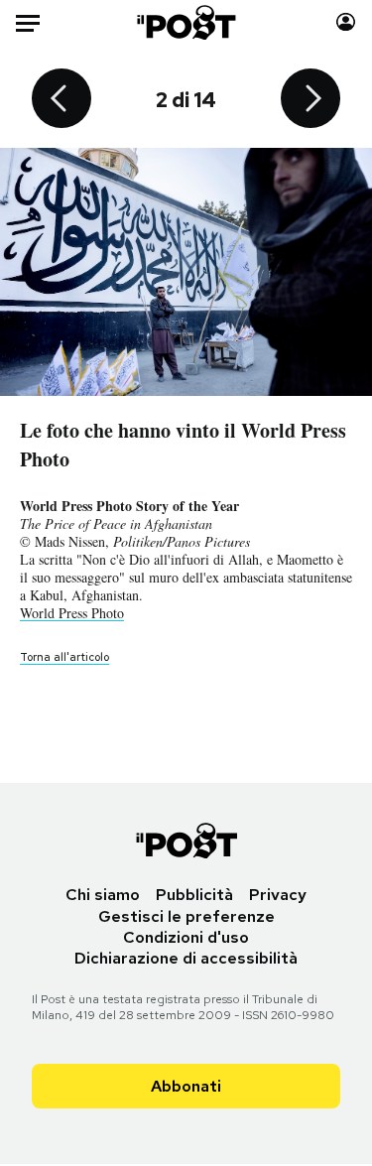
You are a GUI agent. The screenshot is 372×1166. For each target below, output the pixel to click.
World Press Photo (72, 612)
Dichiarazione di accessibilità (186, 958)
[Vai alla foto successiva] (310, 100)
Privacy (278, 894)
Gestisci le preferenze (186, 916)
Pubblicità (194, 894)
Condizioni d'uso (186, 937)
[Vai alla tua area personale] (345, 22)
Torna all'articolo (64, 657)
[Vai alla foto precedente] (61, 100)
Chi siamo (102, 894)
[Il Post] (185, 22)
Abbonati (186, 1086)
